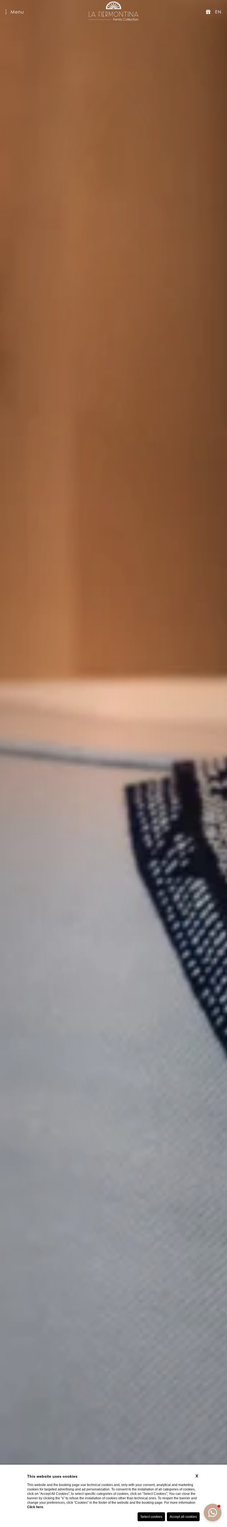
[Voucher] (208, 11)
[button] (212, 1512)
